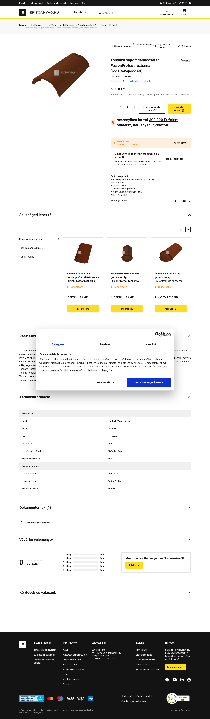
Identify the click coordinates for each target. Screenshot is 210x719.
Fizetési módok (70, 664)
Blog (84, 3)
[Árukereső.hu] (178, 698)
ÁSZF (65, 650)
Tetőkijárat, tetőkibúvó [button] (31, 247)
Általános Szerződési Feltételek (136, 696)
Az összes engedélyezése (149, 382)
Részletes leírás (178, 201)
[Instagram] (182, 679)
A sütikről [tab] (151, 344)
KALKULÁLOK (172, 159)
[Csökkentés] (114, 107)
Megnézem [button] (83, 309)
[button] (80, 12)
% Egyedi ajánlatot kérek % (152, 108)
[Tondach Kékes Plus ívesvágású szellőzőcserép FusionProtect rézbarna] (83, 253)
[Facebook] (167, 679)
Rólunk (22, 3)
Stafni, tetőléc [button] (26, 256)
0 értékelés (133, 81)
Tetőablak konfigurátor (45, 650)
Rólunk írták (141, 664)
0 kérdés (148, 81)
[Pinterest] (189, 679)
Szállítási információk (56, 3)
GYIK (65, 674)
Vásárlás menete (71, 679)
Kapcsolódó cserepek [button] (32, 239)
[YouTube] (175, 679)
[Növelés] (127, 107)
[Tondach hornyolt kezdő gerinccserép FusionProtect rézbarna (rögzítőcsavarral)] (127, 253)
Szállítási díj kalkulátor (44, 655)
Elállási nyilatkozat (72, 659)
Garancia (74, 3)
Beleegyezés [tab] (59, 344)
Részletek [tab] (105, 344)
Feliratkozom (174, 667)
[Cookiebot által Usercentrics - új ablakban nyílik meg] (157, 334)
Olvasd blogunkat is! (145, 659)
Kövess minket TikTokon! (148, 669)
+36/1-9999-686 (183, 3)
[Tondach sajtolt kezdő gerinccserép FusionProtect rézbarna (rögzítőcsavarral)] (171, 253)
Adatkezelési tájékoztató (75, 655)
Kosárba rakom (179, 108)
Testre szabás (102, 382)
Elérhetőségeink (36, 3)
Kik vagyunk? (142, 650)
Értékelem (134, 565)
